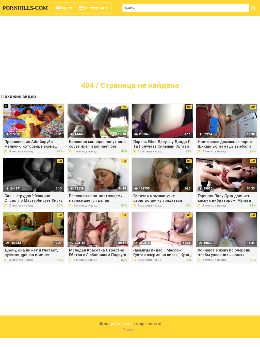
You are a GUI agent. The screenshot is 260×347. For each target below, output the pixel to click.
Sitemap (128, 329)
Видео (66, 8)
